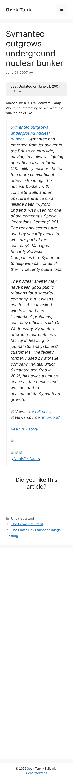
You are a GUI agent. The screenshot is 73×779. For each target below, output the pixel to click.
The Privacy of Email (27, 524)
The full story (39, 411)
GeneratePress (36, 773)
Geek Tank (18, 10)
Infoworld (51, 417)
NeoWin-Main (26, 458)
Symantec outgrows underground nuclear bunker (30, 133)
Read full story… (26, 429)
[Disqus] (36, 602)
